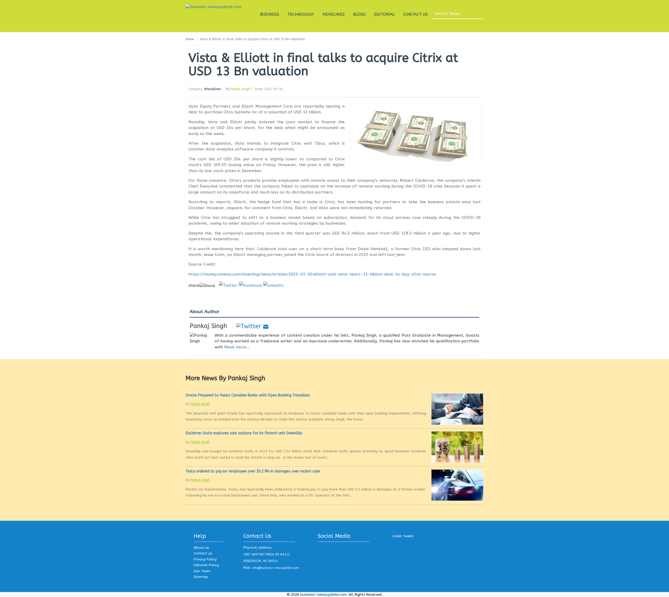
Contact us (203, 553)
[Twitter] (248, 326)
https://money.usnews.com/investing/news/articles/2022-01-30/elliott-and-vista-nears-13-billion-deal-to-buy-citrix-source (312, 274)
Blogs (359, 14)
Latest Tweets (402, 536)
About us (201, 547)
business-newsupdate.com (323, 594)
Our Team (202, 571)
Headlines (333, 14)
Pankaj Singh (240, 89)
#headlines (212, 89)
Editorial (384, 14)
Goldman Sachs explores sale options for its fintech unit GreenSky (244, 433)
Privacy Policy (205, 559)
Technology (300, 14)
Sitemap (201, 577)
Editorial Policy (206, 565)
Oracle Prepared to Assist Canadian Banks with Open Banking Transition (248, 395)
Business (269, 14)
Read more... (236, 347)
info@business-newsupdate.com (275, 568)
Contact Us (415, 14)
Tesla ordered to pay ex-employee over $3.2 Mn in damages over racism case (253, 471)
